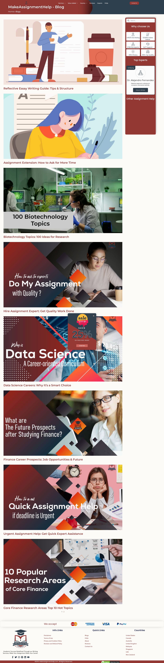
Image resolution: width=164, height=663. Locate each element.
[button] (93, 316)
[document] (82, 331)
